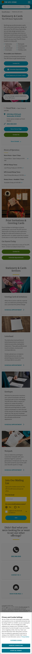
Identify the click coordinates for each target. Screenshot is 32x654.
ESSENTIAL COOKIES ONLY (16, 645)
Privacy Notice (25, 637)
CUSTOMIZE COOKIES (16, 640)
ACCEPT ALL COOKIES (16, 650)
